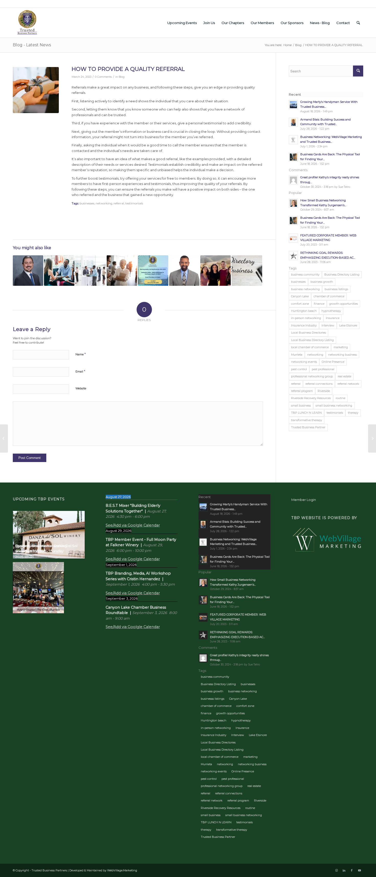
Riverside (324, 391)
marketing (341, 347)
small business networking (334, 405)
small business (301, 405)
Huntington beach (304, 311)
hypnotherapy (331, 311)
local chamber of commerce (310, 347)
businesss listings (336, 289)
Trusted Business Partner (308, 427)
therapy (353, 412)
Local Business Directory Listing (312, 340)
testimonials (134, 203)
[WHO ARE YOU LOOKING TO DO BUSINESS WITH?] (372, 438)
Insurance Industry (304, 325)
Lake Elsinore (348, 325)
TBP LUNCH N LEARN (306, 412)
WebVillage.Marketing (122, 870)
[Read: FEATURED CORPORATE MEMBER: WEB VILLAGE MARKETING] (293, 238)
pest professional (323, 369)
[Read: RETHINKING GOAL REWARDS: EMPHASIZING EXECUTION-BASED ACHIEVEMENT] (293, 255)
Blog (122, 77)
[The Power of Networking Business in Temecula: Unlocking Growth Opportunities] (59, 270)
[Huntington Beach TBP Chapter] (153, 270)
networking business (342, 354)
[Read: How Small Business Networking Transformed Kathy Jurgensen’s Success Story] (293, 203)
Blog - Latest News (32, 44)
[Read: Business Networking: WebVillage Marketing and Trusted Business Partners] (293, 139)
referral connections (319, 384)
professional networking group (312, 376)
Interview (328, 325)
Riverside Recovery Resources (311, 398)
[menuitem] (182, 23)
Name (80, 354)
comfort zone (300, 303)
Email (80, 371)
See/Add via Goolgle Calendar (133, 525)
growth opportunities (343, 303)
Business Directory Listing (341, 274)
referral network (348, 384)
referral (119, 203)
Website (80, 388)
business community (305, 274)
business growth (322, 281)
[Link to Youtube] (359, 870)
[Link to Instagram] (336, 870)
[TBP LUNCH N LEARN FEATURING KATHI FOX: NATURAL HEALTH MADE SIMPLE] (4, 438)
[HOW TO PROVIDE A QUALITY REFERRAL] (36, 90)
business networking (305, 289)
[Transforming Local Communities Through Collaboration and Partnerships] (184, 270)
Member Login (303, 500)
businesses (87, 203)
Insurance (332, 318)
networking (104, 203)
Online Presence (333, 362)
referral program (302, 391)
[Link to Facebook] (352, 870)
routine (340, 398)
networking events (304, 362)
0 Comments (103, 77)
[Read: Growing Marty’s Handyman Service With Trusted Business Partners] (293, 104)
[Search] (358, 23)
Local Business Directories (308, 332)
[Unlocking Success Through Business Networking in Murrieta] (90, 270)
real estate (344, 376)
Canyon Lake (300, 296)
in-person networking (306, 318)
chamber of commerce (329, 296)
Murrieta (296, 354)
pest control (299, 369)
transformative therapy (306, 420)
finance (319, 303)
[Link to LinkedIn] (344, 870)
